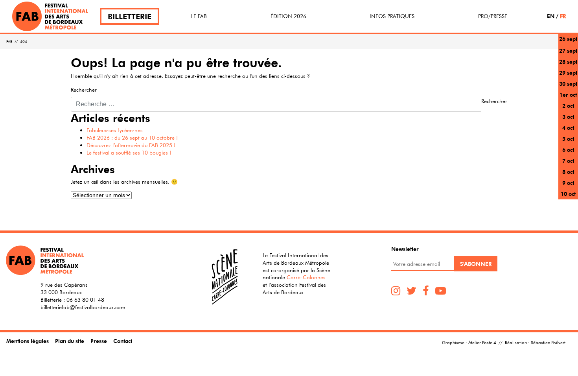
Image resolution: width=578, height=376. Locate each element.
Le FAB (199, 16)
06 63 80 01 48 (85, 299)
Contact (122, 341)
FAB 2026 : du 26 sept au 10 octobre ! (132, 137)
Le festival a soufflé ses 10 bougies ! (129, 152)
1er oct (568, 94)
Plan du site (69, 341)
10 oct (568, 193)
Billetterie (129, 16)
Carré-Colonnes (306, 277)
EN (550, 16)
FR (563, 16)
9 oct (568, 182)
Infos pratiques (392, 16)
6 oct (568, 149)
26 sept (568, 38)
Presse (98, 341)
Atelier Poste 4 (482, 342)
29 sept (568, 72)
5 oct (568, 138)
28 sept (568, 61)
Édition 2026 (288, 16)
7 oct (568, 160)
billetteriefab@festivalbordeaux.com (82, 307)
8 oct (568, 171)
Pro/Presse (492, 16)
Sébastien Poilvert (548, 342)
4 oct (568, 127)
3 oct (568, 116)
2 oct (568, 105)
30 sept (568, 83)
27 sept (568, 50)
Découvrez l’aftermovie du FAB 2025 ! (131, 145)
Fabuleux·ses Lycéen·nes (115, 130)
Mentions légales (27, 341)
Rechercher (84, 89)
